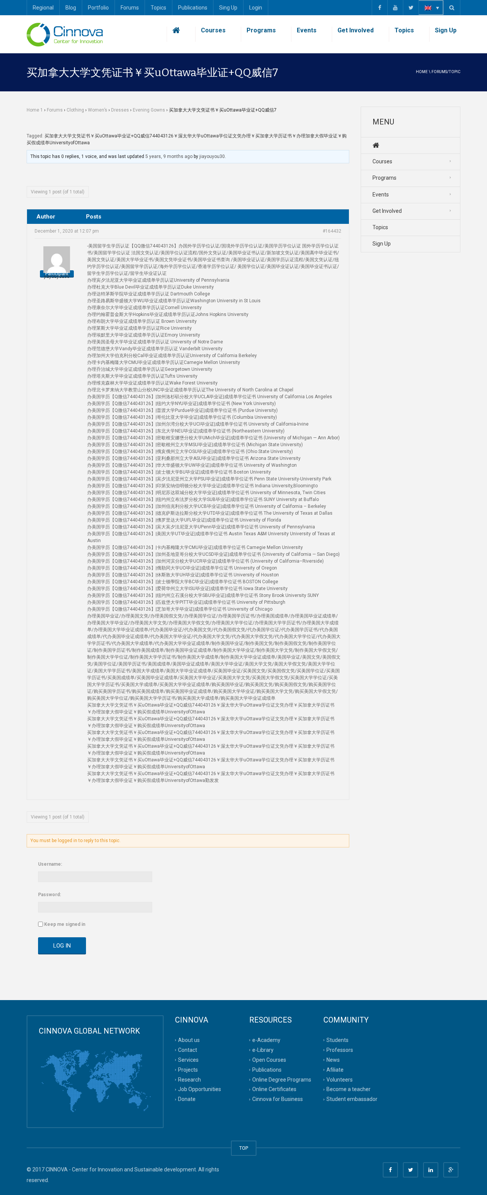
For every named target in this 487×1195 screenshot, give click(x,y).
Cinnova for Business (277, 1099)
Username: (50, 864)
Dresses (120, 110)
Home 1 (35, 110)
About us (189, 1040)
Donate (187, 1099)
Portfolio (98, 8)
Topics (158, 8)
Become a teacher (348, 1089)
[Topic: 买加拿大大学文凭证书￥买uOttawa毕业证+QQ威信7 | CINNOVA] (65, 34)
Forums (130, 8)
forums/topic (445, 71)
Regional (43, 8)
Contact (187, 1050)
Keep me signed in (64, 924)
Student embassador (351, 1099)
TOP (243, 1148)
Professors (339, 1050)
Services (188, 1060)
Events (307, 30)
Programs (261, 30)
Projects (188, 1069)
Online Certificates (274, 1089)
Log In (62, 945)
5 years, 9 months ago (169, 156)
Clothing (75, 110)
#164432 (332, 231)
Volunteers (339, 1079)
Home (422, 71)
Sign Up (446, 30)
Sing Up (228, 8)
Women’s (97, 110)
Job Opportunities (199, 1089)
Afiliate (335, 1069)
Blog (70, 8)
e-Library (263, 1050)
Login (255, 8)
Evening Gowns (149, 110)
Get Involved (355, 30)
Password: (49, 894)
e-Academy (266, 1040)
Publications (192, 8)
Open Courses (269, 1060)
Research (189, 1079)
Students (337, 1040)
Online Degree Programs (281, 1079)
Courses (213, 30)
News (333, 1060)
